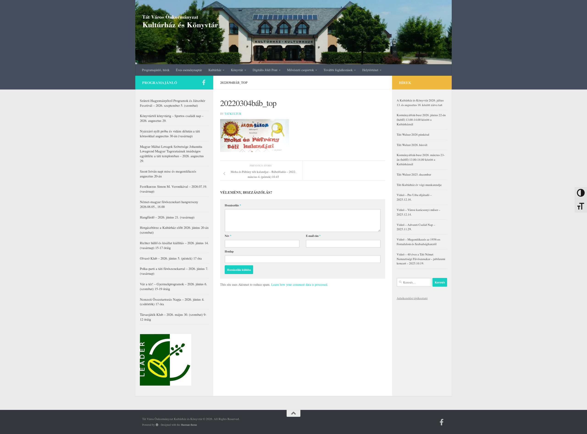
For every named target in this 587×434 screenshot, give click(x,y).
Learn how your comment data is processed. (299, 284)
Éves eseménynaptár (189, 70)
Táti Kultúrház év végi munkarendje (419, 185)
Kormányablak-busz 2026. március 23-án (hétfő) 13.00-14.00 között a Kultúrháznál (421, 159)
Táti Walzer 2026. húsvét (412, 145)
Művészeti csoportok (300, 70)
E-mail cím (313, 236)
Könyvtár (237, 70)
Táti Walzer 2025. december (414, 174)
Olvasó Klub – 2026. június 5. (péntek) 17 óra (171, 258)
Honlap (229, 251)
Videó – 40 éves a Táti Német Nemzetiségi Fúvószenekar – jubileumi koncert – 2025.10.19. (421, 259)
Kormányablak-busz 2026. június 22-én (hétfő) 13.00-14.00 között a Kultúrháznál (421, 119)
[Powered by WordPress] (157, 424)
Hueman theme (189, 424)
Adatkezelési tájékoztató (412, 298)
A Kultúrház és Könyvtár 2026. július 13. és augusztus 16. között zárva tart (420, 102)
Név (228, 236)
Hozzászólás (233, 205)
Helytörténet (370, 70)
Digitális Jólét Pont (265, 70)
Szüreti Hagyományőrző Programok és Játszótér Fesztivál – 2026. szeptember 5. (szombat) (172, 103)
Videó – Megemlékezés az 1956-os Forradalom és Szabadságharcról (418, 241)
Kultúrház (214, 70)
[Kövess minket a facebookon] (203, 82)
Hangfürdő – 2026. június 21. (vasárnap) (167, 217)
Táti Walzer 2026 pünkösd (413, 134)
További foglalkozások (338, 70)
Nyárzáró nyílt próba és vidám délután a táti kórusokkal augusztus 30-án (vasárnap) (170, 133)
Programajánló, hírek (155, 70)
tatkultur (232, 113)
